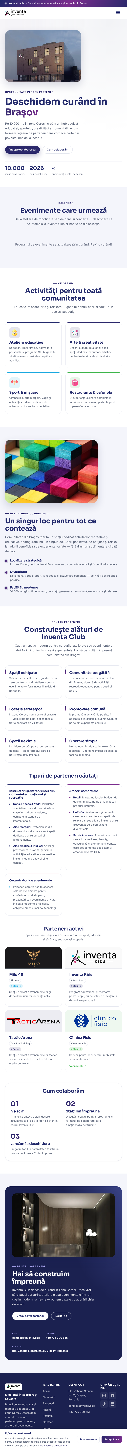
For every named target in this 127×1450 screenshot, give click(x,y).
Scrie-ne (61, 1316)
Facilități (48, 1409)
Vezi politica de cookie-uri (54, 1445)
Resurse (48, 1415)
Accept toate (112, 1439)
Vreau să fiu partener (30, 1316)
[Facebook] (112, 1395)
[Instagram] (104, 1395)
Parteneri (48, 1403)
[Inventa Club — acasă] (15, 12)
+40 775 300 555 (56, 1337)
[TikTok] (104, 1404)
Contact (48, 1422)
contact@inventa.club (26, 1337)
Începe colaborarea (22, 149)
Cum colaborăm (57, 149)
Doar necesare (88, 1439)
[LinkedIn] (112, 1404)
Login (46, 1428)
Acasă (46, 1391)
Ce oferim (49, 1397)
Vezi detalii (76, 1066)
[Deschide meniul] (118, 12)
